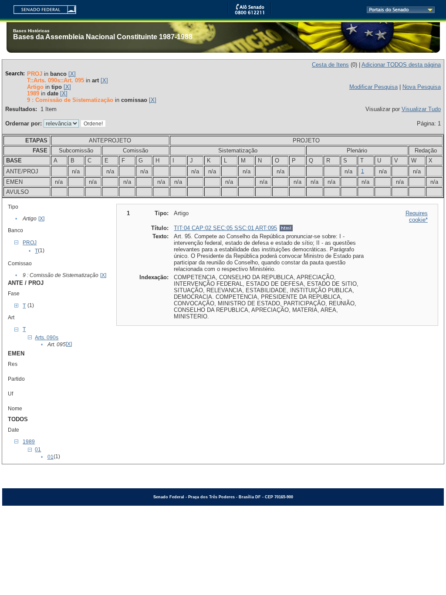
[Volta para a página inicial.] (41, 8)
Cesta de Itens (330, 64)
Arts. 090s (46, 338)
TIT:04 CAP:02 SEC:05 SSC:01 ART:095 (225, 228)
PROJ (30, 243)
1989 (29, 442)
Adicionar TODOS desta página (401, 64)
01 (38, 449)
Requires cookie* (416, 216)
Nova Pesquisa (421, 87)
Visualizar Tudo (421, 109)
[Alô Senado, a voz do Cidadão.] (249, 12)
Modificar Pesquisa (373, 87)
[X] (72, 74)
